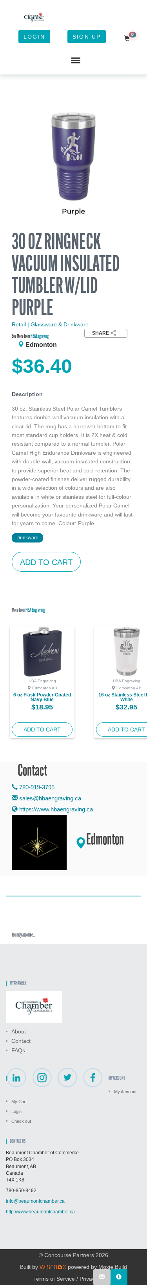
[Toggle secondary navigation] (75, 60)
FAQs (18, 1050)
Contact (21, 1041)
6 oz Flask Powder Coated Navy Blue (42, 697)
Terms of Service (54, 1279)
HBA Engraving (40, 336)
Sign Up (87, 36)
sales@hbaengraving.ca (50, 798)
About (18, 1031)
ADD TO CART (46, 562)
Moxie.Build (112, 1267)
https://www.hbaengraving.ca (55, 809)
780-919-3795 (36, 787)
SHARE (100, 333)
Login (34, 36)
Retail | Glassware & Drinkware (50, 324)
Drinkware (27, 538)
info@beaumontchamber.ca (35, 1201)
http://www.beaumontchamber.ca (40, 1212)
